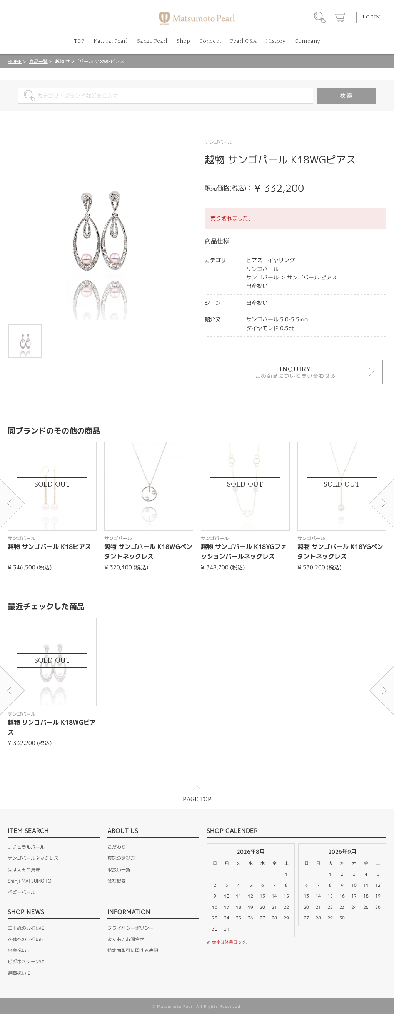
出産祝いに (19, 950)
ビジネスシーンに (26, 961)
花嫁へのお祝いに (26, 939)
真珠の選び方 (121, 858)
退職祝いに (19, 973)
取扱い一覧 (118, 869)
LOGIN (371, 17)
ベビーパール (21, 892)
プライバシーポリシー (130, 928)
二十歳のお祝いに (26, 928)
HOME (15, 61)
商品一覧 (38, 61)
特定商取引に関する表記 (132, 950)
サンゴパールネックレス (33, 858)
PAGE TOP (197, 799)
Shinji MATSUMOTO (30, 881)
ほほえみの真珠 (24, 869)
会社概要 (116, 881)
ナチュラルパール (26, 847)
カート (341, 17)
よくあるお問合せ (125, 939)
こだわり (116, 847)
